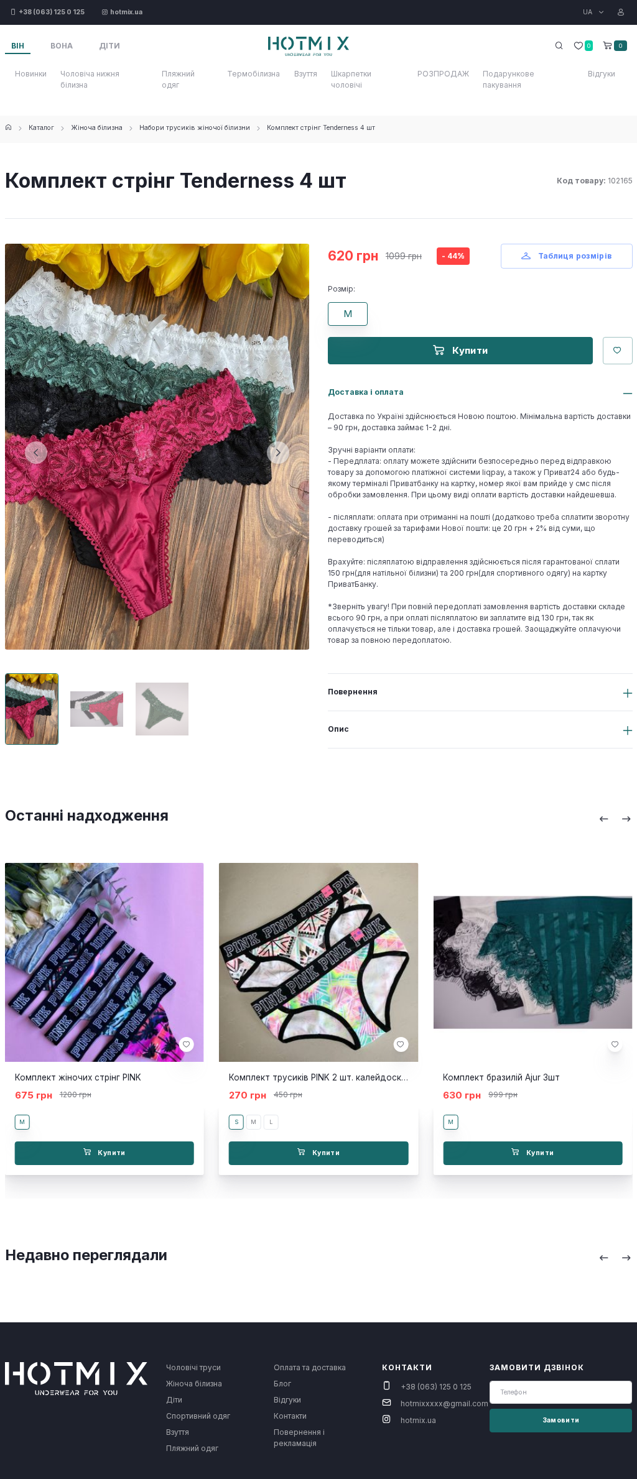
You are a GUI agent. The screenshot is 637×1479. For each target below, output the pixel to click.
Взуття (305, 73)
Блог (282, 1383)
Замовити (561, 1420)
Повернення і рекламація (299, 1437)
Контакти (290, 1416)
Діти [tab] (109, 45)
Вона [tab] (61, 45)
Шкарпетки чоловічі (351, 79)
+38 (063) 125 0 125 (436, 1386)
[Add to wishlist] (186, 1044)
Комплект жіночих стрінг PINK (78, 1077)
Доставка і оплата (366, 392)
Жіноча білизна (97, 128)
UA (588, 12)
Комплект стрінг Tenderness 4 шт (321, 128)
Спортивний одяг (198, 1416)
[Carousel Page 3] (162, 709)
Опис (338, 729)
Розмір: (341, 288)
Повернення (353, 691)
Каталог (41, 128)
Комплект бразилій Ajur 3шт (501, 1077)
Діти (174, 1399)
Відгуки (601, 73)
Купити (469, 350)
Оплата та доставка (310, 1367)
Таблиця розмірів (573, 255)
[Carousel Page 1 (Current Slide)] (32, 709)
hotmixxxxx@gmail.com (444, 1403)
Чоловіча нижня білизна (89, 79)
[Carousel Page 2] (97, 709)
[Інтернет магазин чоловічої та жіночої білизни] (8, 128)
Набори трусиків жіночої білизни (194, 128)
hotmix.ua (418, 1420)
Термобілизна (253, 73)
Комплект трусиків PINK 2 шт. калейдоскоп (320, 1077)
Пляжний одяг (178, 79)
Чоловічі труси (193, 1367)
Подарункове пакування (508, 79)
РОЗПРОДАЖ (443, 73)
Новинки (31, 73)
